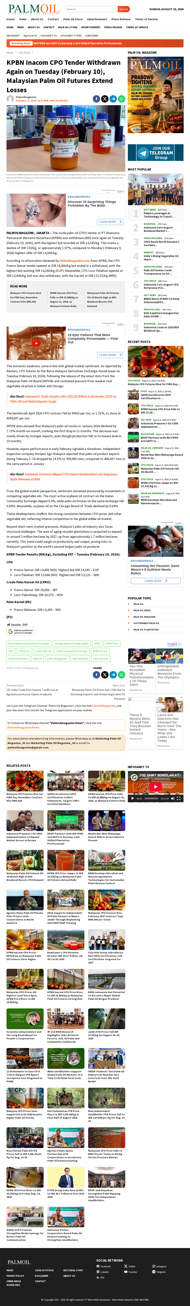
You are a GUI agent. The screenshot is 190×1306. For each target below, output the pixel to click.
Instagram (161, 1266)
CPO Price (24, 651)
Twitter (131, 1266)
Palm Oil (37, 658)
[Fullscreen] (179, 798)
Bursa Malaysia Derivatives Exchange (29, 643)
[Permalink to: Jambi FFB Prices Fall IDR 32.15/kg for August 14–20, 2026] (106, 1018)
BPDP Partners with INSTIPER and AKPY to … (159, 439)
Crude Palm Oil (43, 651)
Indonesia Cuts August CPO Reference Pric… (161, 286)
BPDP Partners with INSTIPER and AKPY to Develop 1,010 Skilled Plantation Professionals (65, 838)
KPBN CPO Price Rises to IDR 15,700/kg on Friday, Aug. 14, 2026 (23, 1194)
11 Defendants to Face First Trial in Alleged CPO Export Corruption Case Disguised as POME (24, 1076)
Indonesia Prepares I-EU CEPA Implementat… (159, 425)
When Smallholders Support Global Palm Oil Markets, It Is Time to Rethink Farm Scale (65, 1075)
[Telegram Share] (113, 99)
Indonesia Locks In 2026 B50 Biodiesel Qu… (161, 329)
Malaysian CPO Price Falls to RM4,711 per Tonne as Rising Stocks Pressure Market (105, 1154)
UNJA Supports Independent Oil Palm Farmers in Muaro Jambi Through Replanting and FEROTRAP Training (64, 918)
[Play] (133, 798)
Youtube (132, 1272)
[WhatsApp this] (121, 99)
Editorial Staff (73, 1270)
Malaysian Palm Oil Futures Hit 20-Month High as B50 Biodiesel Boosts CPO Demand (25, 877)
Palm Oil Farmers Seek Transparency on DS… (158, 272)
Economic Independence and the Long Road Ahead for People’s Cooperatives (23, 1035)
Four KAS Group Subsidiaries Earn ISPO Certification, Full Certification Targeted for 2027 (105, 957)
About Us (69, 1275)
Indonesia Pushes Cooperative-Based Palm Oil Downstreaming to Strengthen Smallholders (64, 1235)
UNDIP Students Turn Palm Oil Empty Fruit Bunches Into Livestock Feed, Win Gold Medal (106, 1076)
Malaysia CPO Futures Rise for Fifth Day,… (154, 384)
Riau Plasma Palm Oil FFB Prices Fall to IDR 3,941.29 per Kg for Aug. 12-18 (24, 1154)
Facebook (106, 1266)
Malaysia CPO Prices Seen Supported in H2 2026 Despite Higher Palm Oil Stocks (24, 1114)
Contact (40, 1281)
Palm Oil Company (152, 448)
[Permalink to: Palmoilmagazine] (10, 98)
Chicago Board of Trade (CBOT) (72, 643)
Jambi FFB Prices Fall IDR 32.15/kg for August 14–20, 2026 (104, 1035)
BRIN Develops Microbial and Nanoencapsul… (159, 501)
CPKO (97, 643)
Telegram (161, 1272)
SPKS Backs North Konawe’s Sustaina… (161, 243)
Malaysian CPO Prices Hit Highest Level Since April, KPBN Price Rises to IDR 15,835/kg (21, 997)
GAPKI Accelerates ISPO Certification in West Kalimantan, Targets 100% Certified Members (63, 799)
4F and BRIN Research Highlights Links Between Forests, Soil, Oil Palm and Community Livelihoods (63, 1036)
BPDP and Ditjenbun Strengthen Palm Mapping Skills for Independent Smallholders (104, 1195)
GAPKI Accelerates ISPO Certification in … (156, 396)
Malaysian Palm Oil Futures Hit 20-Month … (160, 470)
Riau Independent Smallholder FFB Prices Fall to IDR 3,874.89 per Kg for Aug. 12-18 (106, 1116)
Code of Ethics (44, 1270)
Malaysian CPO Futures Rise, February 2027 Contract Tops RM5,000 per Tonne (105, 916)
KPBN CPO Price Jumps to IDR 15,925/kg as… (159, 484)
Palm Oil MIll (152, 309)
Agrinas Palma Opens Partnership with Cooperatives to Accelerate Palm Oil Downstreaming (64, 1155)
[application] (156, 786)
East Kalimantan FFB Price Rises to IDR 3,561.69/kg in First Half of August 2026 (63, 1114)
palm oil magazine (57, 658)
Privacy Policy (15, 1275)
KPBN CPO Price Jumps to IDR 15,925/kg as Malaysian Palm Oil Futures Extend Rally (65, 877)
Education (147, 434)
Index (9, 1270)
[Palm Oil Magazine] (33, 9)
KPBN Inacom (100, 651)
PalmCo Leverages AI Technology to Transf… (159, 215)
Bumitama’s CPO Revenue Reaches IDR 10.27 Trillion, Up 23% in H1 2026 (65, 956)
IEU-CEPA (146, 419)
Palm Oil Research (152, 493)
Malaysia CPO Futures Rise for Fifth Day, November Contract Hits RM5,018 (25, 297)
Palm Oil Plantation (145, 629)
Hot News (150, 209)
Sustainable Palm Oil (146, 623)
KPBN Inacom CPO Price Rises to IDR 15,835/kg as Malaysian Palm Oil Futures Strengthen (65, 995)
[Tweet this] (105, 99)
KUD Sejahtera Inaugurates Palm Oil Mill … (161, 314)
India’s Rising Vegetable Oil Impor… (161, 257)
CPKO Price (112, 643)
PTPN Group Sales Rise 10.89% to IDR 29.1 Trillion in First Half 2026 (65, 1194)
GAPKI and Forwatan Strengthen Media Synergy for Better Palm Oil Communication (25, 1235)
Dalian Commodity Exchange (72, 651)
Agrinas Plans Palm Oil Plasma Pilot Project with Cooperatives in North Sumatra (24, 918)
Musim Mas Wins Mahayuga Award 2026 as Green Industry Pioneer (106, 837)
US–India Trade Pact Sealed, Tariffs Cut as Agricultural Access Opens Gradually (32, 689)
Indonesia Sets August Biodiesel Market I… (158, 229)
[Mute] (173, 798)
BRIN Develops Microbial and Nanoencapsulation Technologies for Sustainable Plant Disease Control (106, 878)
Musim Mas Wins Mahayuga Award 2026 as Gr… (162, 456)
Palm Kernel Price (18, 658)
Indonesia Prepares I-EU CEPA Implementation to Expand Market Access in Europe (24, 837)
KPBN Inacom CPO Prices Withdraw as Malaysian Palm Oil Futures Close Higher (23, 956)
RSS (102, 1277)
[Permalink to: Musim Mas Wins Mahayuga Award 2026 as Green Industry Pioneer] (106, 820)
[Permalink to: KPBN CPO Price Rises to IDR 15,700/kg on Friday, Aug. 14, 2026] (25, 1177)
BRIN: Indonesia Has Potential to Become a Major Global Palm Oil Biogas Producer (106, 995)
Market (149, 252)
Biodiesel (150, 224)
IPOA (144, 391)
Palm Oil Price (100, 658)
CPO (11, 651)
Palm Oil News (80, 658)
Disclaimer (41, 1275)
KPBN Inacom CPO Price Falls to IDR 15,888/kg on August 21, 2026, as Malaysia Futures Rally (106, 797)
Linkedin (105, 1272)
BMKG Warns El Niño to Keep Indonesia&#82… (161, 300)
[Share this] (96, 99)
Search (123, 9)
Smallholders (153, 238)
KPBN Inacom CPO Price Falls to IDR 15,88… (160, 411)
